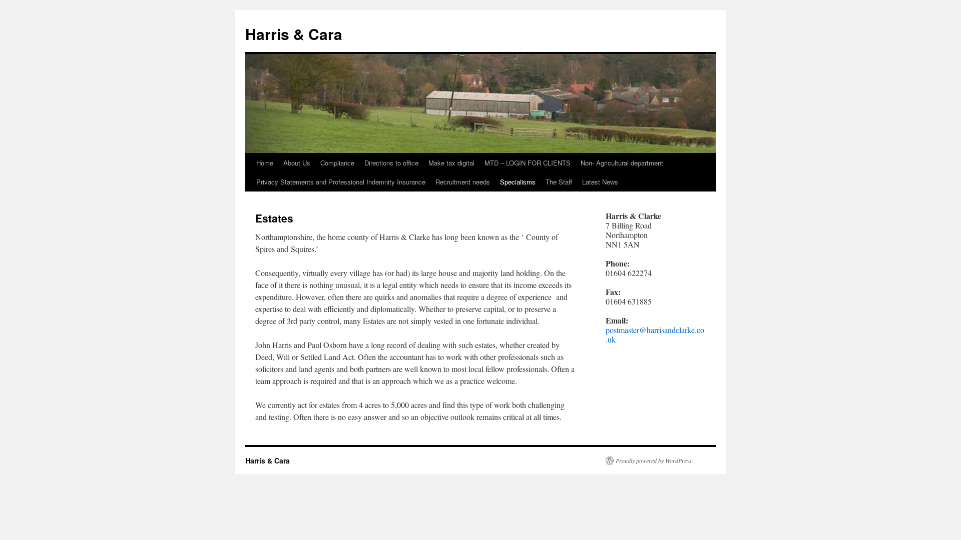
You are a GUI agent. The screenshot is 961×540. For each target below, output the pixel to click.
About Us (296, 163)
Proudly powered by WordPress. (654, 460)
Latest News (600, 181)
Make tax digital (451, 163)
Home (264, 163)
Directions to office (391, 163)
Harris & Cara (293, 33)
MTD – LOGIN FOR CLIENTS (528, 163)
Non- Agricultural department (622, 163)
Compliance (337, 163)
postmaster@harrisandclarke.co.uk (655, 334)
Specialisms (518, 181)
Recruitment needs (462, 181)
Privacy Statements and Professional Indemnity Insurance (340, 181)
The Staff (559, 181)
